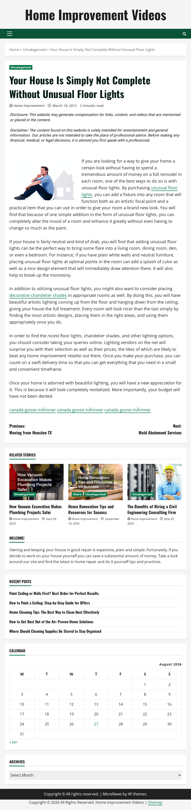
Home (77, 494)
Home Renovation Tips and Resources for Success (91, 509)
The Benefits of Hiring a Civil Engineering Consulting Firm (152, 509)
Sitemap (155, 802)
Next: (160, 429)
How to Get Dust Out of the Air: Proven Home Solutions (51, 621)
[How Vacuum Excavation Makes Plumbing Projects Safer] (36, 482)
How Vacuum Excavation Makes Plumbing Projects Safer (35, 509)
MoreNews (112, 794)
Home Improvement (29, 105)
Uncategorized (21, 67)
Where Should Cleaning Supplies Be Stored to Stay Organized (55, 631)
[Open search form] (184, 33)
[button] (10, 34)
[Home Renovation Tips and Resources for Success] (95, 482)
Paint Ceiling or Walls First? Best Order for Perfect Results (54, 593)
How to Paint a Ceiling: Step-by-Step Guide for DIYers (49, 603)
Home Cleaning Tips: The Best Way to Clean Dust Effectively (54, 612)
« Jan (13, 741)
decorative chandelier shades (38, 295)
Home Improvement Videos (95, 14)
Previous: (30, 429)
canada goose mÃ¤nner (32, 410)
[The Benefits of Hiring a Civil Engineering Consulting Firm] (154, 482)
